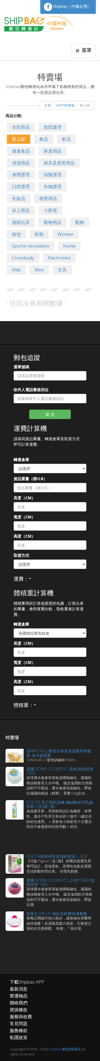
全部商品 (21, 127)
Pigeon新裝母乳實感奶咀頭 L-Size (57, 856)
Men (39, 270)
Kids (16, 270)
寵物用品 (52, 222)
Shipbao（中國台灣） (72, 6)
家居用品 (52, 151)
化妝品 (18, 198)
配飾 (79, 222)
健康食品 (21, 151)
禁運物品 (19, 996)
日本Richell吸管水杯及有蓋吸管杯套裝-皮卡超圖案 (58, 753)
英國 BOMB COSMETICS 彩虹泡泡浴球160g (59, 771)
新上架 (18, 139)
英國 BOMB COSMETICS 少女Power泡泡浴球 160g (60, 882)
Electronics (59, 258)
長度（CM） (24, 497)
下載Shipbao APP (27, 982)
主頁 (47, 105)
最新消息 (19, 989)
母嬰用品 (48, 198)
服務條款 (19, 1030)
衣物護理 (52, 186)
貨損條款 (19, 1010)
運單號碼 (21, 366)
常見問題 (19, 1023)
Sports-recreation (30, 246)
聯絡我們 (19, 1003)
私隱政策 (19, 1037)
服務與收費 (21, 1017)
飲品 (66, 139)
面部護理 (52, 127)
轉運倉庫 (21, 459)
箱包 (16, 234)
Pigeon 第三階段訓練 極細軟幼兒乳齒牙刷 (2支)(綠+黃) (59, 804)
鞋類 (39, 234)
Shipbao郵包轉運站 (65, 1049)
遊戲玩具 (21, 222)
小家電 (50, 210)
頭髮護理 (52, 175)
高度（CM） (24, 536)
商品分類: (14, 115)
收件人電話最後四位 (31, 389)
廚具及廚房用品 (59, 163)
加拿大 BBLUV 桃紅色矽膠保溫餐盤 (56, 913)
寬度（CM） (24, 517)
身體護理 (21, 175)
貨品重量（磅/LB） (30, 478)
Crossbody (23, 258)
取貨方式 (21, 555)
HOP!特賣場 (65, 105)
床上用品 (21, 210)
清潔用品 (21, 163)
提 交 (50, 414)
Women (66, 234)
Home (69, 246)
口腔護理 (21, 186)
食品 (43, 139)
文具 (62, 270)
